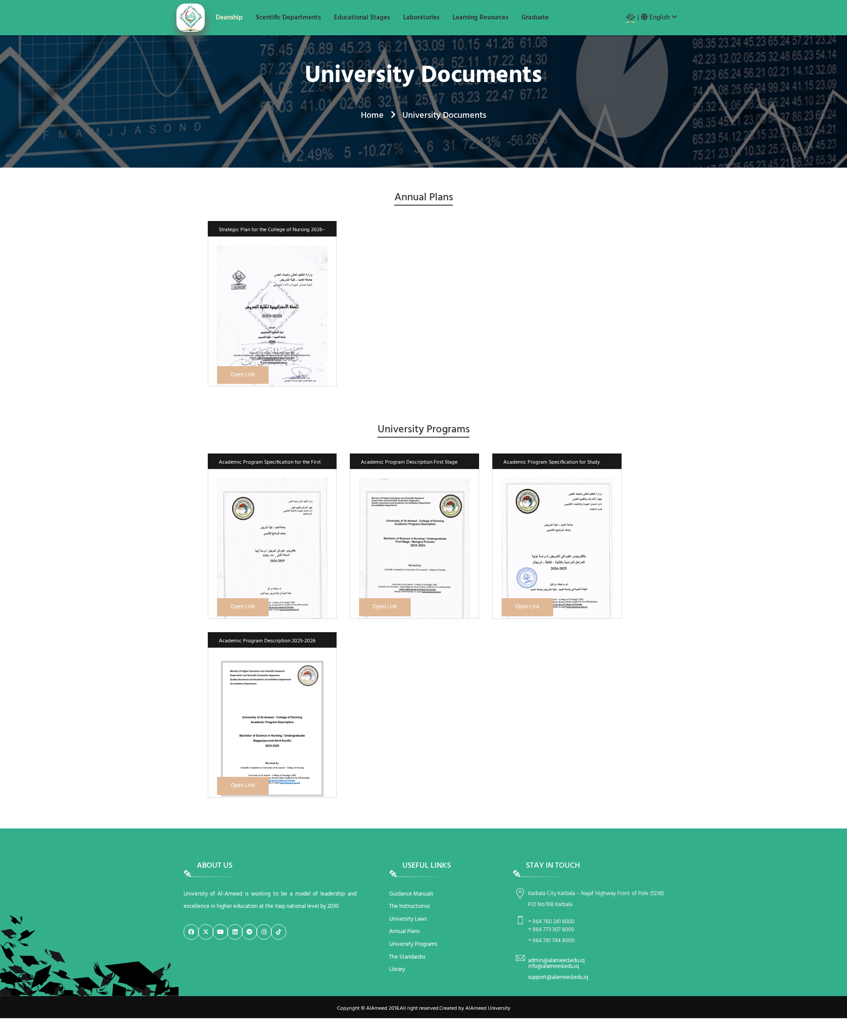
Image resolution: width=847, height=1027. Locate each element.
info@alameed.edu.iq (553, 966)
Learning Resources (480, 17)
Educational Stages (362, 17)
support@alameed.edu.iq (558, 977)
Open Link (243, 374)
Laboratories (421, 17)
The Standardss (407, 957)
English (659, 17)
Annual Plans (404, 931)
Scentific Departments (288, 17)
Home (372, 116)
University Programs (413, 944)
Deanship (229, 17)
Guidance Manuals (411, 894)
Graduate (535, 17)
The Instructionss (409, 906)
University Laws (408, 919)
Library (397, 969)
